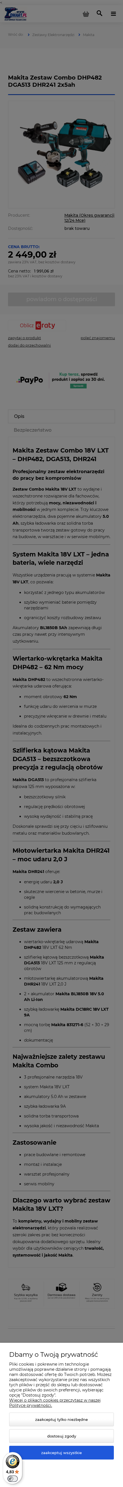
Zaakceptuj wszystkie (61, 1452)
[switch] (12, 1479)
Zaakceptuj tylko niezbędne (61, 1419)
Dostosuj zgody (61, 1436)
